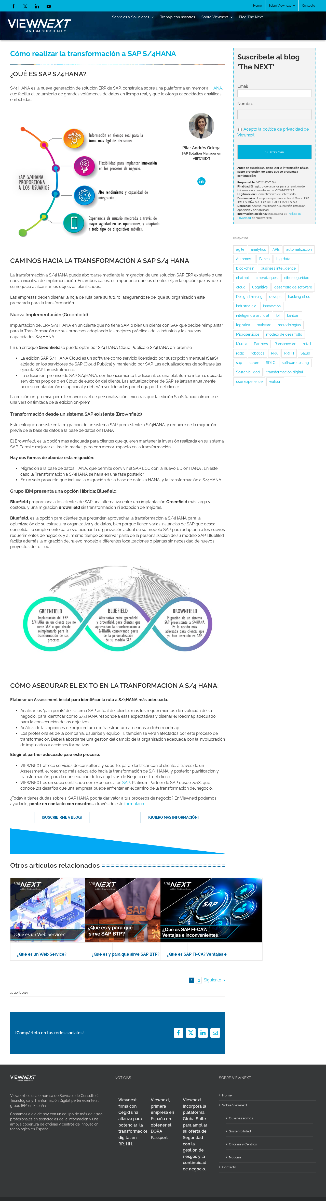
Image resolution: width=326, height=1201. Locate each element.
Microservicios (248, 334)
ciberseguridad (296, 277)
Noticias (235, 1157)
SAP (126, 782)
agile (240, 249)
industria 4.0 (246, 306)
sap (239, 362)
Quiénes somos (241, 1118)
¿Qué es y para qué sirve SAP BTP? (125, 954)
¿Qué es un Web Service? (41, 954)
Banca (264, 259)
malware (264, 325)
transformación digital (284, 372)
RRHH (289, 353)
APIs (276, 249)
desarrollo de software (293, 287)
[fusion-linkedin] (201, 181)
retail (307, 344)
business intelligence (278, 268)
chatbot (242, 277)
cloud (241, 287)
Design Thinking (249, 296)
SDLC (270, 362)
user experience (249, 381)
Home (227, 1095)
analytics (258, 249)
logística (243, 325)
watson (275, 381)
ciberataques (267, 277)
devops (275, 296)
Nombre (245, 103)
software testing (295, 362)
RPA (274, 353)
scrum (254, 362)
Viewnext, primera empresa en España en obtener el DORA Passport (162, 1118)
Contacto (229, 1167)
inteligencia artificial (252, 315)
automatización (299, 249)
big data (283, 259)
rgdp (240, 353)
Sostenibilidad (248, 372)
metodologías (289, 325)
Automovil (244, 259)
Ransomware (285, 344)
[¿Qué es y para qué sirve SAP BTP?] (136, 910)
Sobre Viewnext (234, 1105)
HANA (216, 88)
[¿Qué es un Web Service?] (61, 910)
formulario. (134, 803)
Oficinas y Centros (243, 1144)
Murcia (241, 344)
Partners (261, 344)
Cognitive (260, 287)
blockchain (245, 268)
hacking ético (299, 296)
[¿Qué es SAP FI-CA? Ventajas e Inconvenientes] (211, 910)
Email (242, 86)
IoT (278, 315)
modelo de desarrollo (284, 334)
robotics (257, 353)
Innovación (272, 306)
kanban (293, 315)
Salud (305, 353)
